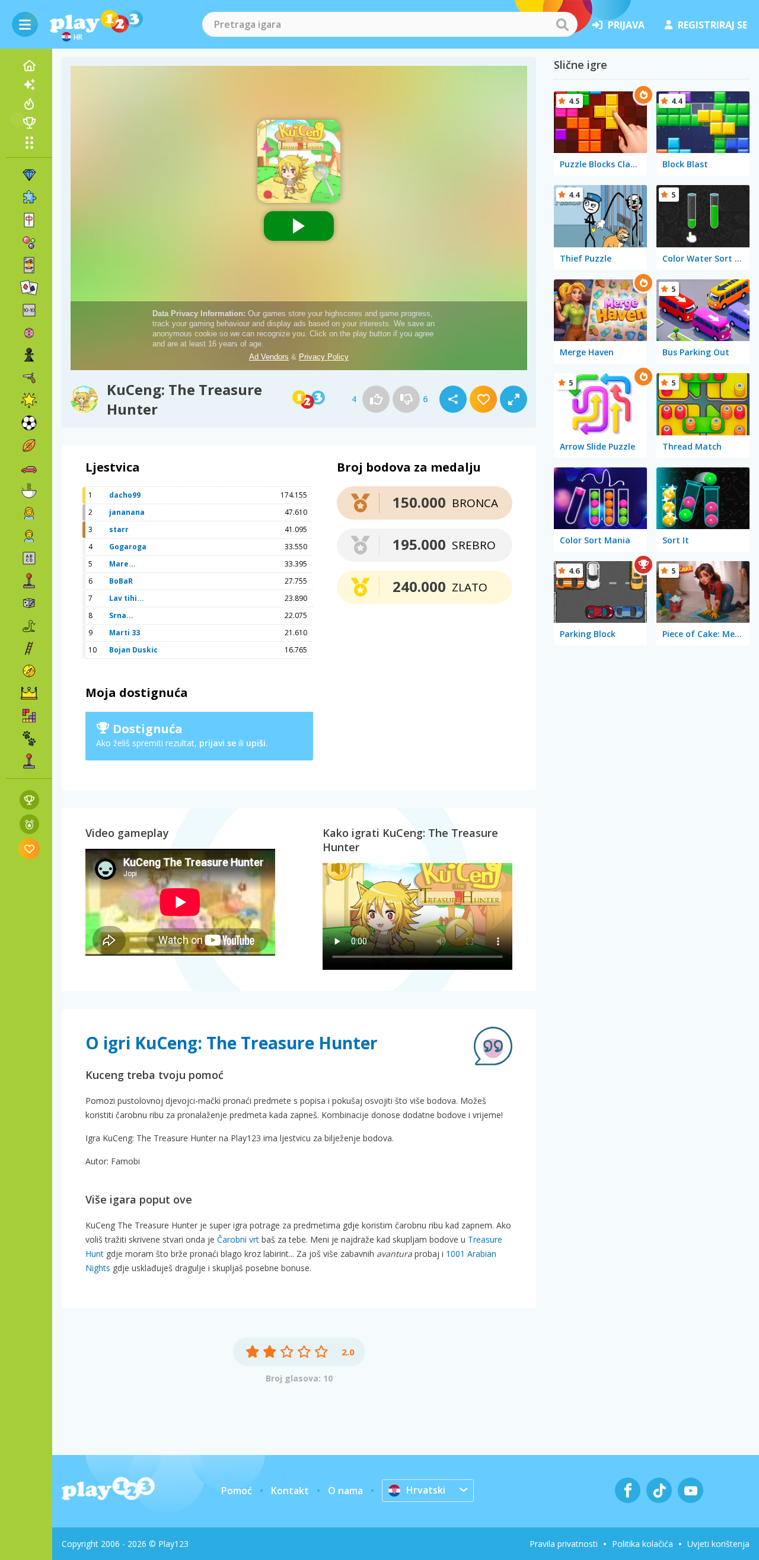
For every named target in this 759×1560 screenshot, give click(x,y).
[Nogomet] (29, 423)
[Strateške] (29, 693)
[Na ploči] (29, 603)
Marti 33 (124, 633)
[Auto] (29, 468)
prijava (626, 24)
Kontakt (290, 1490)
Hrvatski (425, 1490)
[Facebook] (627, 1490)
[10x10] (29, 310)
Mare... (122, 564)
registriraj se (712, 24)
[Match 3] (29, 175)
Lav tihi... (126, 598)
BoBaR (121, 581)
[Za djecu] (29, 535)
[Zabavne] (29, 400)
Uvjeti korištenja (718, 1543)
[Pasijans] (29, 287)
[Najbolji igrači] (29, 122)
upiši (256, 743)
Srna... (121, 615)
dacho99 (125, 495)
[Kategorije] (29, 142)
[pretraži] (562, 24)
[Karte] (29, 265)
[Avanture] (29, 671)
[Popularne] (29, 103)
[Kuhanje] (29, 490)
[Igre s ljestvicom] (29, 800)
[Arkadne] (29, 580)
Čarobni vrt (238, 1239)
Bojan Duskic (133, 650)
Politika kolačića (642, 1543)
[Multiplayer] (29, 761)
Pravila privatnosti (564, 1543)
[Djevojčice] (29, 513)
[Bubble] (29, 242)
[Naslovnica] (29, 66)
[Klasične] (29, 626)
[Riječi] (29, 558)
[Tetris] (29, 716)
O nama (345, 1490)
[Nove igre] (29, 85)
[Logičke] (29, 332)
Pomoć (236, 1490)
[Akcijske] (29, 378)
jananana (127, 512)
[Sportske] (29, 445)
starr (119, 529)
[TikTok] (659, 1490)
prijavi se (217, 743)
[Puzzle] (29, 197)
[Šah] (29, 355)
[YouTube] (690, 1490)
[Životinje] (29, 738)
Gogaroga (127, 547)
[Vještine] (29, 648)
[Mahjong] (29, 220)
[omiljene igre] (29, 848)
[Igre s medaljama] (29, 824)
